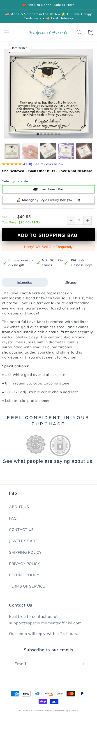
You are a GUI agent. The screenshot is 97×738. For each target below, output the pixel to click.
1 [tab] (37, 134)
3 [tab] (45, 134)
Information (24, 282)
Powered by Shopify (66, 710)
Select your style (15, 181)
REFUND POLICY (24, 575)
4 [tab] (48, 134)
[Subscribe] (82, 664)
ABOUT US (19, 506)
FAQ (13, 518)
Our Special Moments (41, 710)
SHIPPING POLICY (25, 552)
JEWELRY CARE (23, 541)
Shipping (70, 282)
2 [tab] (41, 134)
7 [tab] (59, 134)
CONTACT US (21, 529)
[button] (6, 32)
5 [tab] (52, 134)
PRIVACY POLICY (24, 563)
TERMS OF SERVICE (27, 586)
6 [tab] (56, 134)
